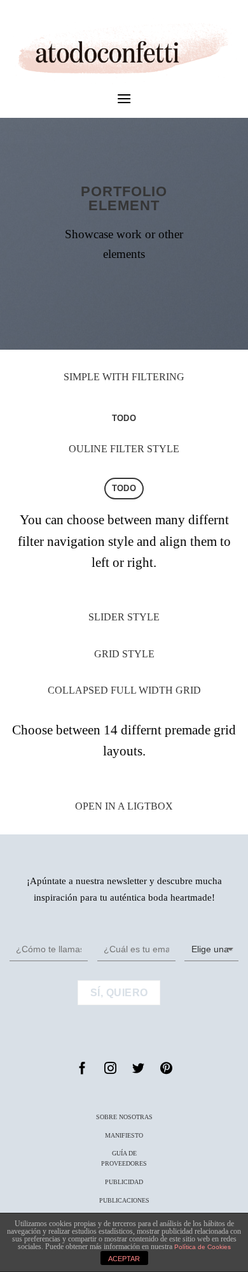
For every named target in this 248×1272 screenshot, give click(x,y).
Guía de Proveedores (124, 1158)
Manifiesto (124, 1135)
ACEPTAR (124, 1258)
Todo (124, 418)
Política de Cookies (202, 1246)
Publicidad (124, 1181)
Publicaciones (124, 1200)
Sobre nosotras (124, 1116)
